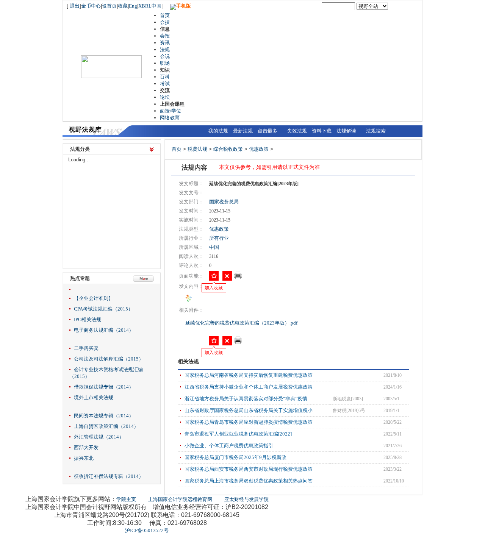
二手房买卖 (86, 348)
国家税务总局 (224, 202)
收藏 (123, 6)
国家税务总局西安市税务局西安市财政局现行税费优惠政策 (249, 469)
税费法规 (197, 149)
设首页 (109, 6)
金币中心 (91, 6)
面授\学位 (170, 111)
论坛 (165, 97)
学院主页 (126, 499)
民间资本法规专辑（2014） (104, 415)
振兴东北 (84, 458)
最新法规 (243, 131)
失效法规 (297, 131)
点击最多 (267, 131)
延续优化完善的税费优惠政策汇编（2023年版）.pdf (242, 323)
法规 (165, 49)
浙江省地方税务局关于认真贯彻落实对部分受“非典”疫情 (246, 398)
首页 (165, 15)
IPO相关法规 (87, 319)
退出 (75, 6)
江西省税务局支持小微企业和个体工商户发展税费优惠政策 (249, 387)
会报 (165, 36)
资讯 (165, 42)
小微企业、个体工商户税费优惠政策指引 (229, 445)
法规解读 (346, 131)
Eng (133, 6)
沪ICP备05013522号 (147, 530)
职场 (165, 63)
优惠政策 (259, 149)
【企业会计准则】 (93, 298)
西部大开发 (86, 447)
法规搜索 (376, 131)
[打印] (238, 278)
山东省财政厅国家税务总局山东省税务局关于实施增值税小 (249, 410)
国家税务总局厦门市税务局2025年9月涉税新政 (235, 457)
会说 (165, 56)
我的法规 (218, 131)
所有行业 (219, 238)
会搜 (165, 22)
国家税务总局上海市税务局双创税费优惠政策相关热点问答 (249, 481)
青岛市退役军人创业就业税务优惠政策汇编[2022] (238, 434)
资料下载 (322, 131)
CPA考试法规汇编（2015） (103, 309)
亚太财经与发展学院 (246, 499)
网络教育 (170, 117)
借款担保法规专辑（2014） (104, 387)
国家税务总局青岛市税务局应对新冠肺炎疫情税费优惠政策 (249, 422)
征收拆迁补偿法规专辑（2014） (109, 476)
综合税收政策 (228, 149)
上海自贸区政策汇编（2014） (106, 426)
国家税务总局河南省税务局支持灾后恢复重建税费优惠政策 (249, 375)
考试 (165, 83)
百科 (165, 77)
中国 (214, 247)
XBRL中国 (149, 6)
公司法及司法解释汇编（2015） (109, 359)
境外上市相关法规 (93, 397)
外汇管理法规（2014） (99, 437)
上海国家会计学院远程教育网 (180, 499)
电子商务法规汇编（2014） (104, 330)
